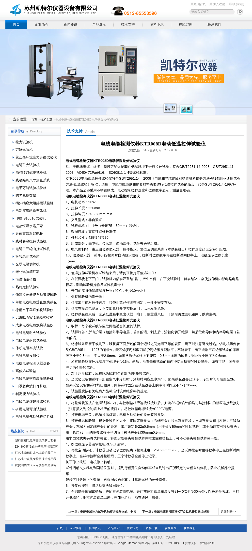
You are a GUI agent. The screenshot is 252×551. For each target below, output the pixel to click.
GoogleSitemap (127, 543)
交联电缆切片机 (28, 264)
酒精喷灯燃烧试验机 (31, 172)
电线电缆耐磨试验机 (31, 340)
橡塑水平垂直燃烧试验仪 (34, 310)
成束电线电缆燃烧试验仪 (34, 325)
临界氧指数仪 (26, 195)
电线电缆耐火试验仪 (31, 333)
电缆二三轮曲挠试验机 (33, 249)
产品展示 (99, 24)
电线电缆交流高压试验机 (34, 378)
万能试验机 (24, 150)
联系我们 (238, 4)
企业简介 (41, 24)
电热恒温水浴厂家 (29, 226)
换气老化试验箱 (28, 256)
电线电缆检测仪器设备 (33, 363)
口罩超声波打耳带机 (31, 386)
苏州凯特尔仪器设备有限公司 (81, 9)
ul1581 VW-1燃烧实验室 (34, 317)
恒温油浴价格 (26, 279)
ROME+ (54, 431)
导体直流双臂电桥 (29, 234)
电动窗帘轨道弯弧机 (31, 211)
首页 (16, 24)
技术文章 (46, 119)
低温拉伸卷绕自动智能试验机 (36, 295)
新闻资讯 (70, 24)
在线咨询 (185, 24)
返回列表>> (228, 511)
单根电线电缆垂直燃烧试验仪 (36, 302)
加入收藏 (219, 4)
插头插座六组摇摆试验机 (34, 203)
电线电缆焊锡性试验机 (33, 401)
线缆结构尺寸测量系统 (33, 180)
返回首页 (200, 4)
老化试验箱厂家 (28, 272)
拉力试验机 (24, 142)
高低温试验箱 (26, 371)
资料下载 (157, 24)
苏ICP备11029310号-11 (168, 543)
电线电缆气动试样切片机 (34, 417)
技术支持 (128, 24)
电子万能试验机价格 (31, 188)
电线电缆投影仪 (28, 356)
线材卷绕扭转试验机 (31, 241)
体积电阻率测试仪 (29, 348)
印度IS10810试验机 (31, 218)
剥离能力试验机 (28, 394)
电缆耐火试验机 (28, 165)
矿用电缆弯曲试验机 (31, 409)
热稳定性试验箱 (28, 287)
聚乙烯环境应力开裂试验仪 (36, 157)
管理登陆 (144, 543)
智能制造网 (207, 543)
